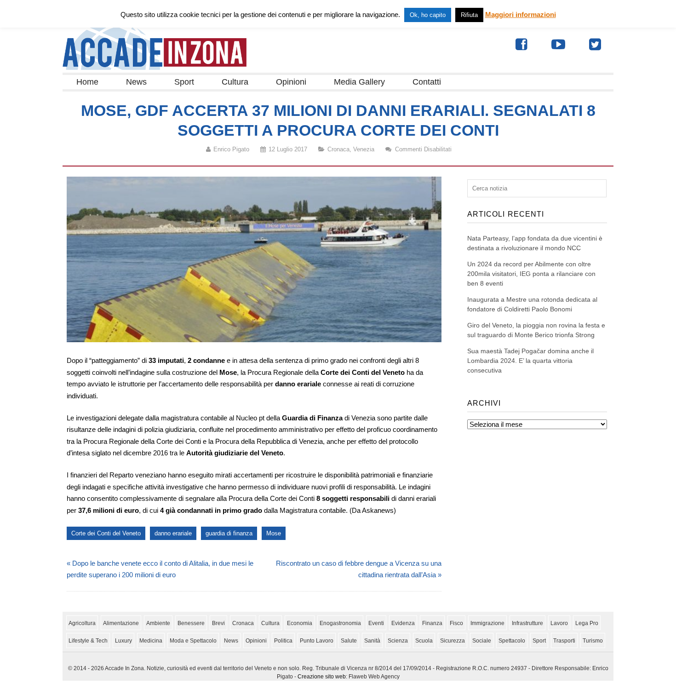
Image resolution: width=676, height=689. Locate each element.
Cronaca (338, 149)
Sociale (481, 640)
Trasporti (564, 640)
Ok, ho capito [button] (428, 14)
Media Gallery (359, 81)
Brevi (218, 623)
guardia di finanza (229, 533)
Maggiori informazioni (520, 14)
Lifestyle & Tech (88, 640)
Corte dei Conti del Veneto (106, 533)
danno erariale (173, 533)
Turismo (593, 640)
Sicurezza (452, 640)
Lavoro (559, 623)
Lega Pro (586, 623)
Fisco (456, 623)
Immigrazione (487, 623)
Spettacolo (511, 640)
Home (87, 81)
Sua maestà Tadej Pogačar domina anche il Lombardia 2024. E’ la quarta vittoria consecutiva (530, 360)
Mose (273, 533)
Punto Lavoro (316, 640)
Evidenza (403, 623)
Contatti (426, 81)
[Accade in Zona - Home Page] (154, 67)
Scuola (424, 640)
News (136, 81)
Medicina (150, 640)
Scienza (398, 640)
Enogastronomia (340, 623)
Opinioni (291, 81)
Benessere (191, 623)
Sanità (372, 640)
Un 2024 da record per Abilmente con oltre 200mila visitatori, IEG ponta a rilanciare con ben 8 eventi (531, 273)
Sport (184, 81)
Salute (349, 640)
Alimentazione (121, 623)
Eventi (376, 623)
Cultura (235, 81)
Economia (299, 623)
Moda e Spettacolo (193, 640)
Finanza (432, 623)
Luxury (123, 640)
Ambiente (158, 623)
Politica (283, 640)
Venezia (363, 149)
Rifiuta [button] (469, 14)
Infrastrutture (527, 623)
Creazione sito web (322, 676)
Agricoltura (82, 623)
